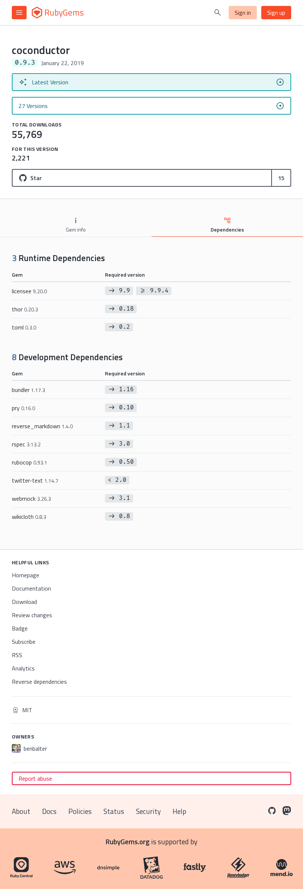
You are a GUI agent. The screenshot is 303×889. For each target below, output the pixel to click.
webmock (31, 498)
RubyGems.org (128, 841)
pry (23, 407)
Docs (49, 811)
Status (113, 811)
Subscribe (23, 641)
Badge (20, 628)
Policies (80, 811)
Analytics (23, 668)
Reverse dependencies (39, 681)
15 (281, 177)
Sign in (243, 12)
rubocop (29, 462)
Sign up (276, 12)
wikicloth (29, 516)
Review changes (32, 615)
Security (148, 811)
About (21, 811)
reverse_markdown (42, 426)
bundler (28, 389)
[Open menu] (19, 12)
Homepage (25, 575)
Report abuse (35, 778)
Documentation (31, 588)
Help (179, 811)
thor (25, 309)
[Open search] (217, 12)
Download (24, 601)
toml (24, 327)
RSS (17, 654)
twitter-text (35, 480)
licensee (29, 291)
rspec (26, 444)
